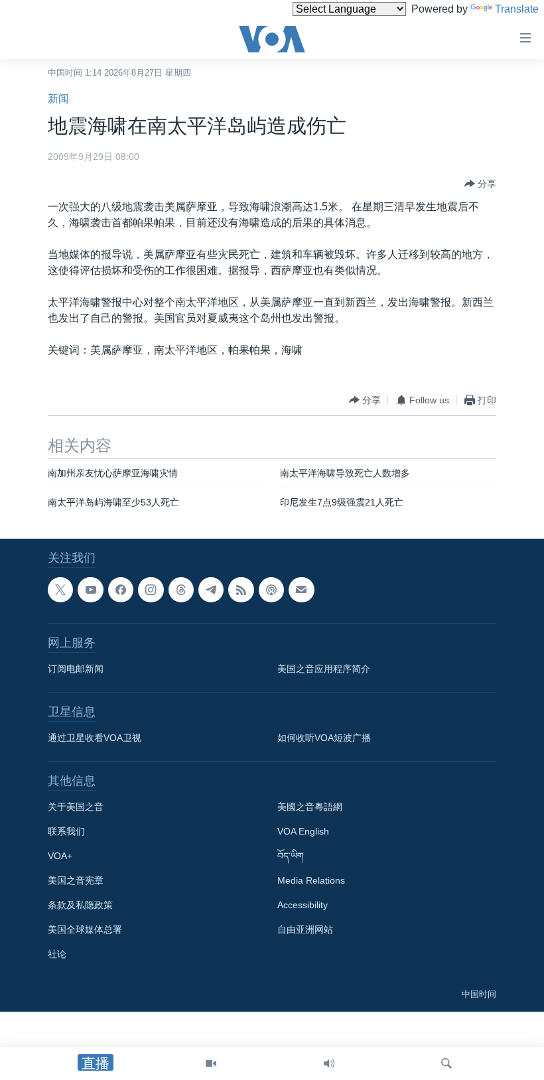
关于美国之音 (75, 806)
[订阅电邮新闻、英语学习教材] (301, 589)
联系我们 (66, 831)
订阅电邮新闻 (75, 668)
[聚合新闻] (240, 589)
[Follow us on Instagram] (150, 589)
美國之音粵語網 (309, 806)
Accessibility (302, 905)
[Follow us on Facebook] (120, 589)
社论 (57, 954)
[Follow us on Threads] (181, 589)
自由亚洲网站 (305, 929)
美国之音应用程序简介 (323, 668)
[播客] (271, 589)
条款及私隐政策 (80, 905)
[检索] (446, 1063)
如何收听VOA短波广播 (324, 737)
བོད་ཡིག (290, 855)
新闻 (58, 98)
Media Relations (311, 880)
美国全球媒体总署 (85, 929)
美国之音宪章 (75, 880)
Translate (517, 9)
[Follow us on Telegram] (211, 589)
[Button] (480, 184)
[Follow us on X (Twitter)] (60, 589)
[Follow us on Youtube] (90, 589)
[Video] (211, 1063)
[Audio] (329, 1063)
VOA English (303, 831)
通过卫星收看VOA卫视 (94, 737)
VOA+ (60, 855)
